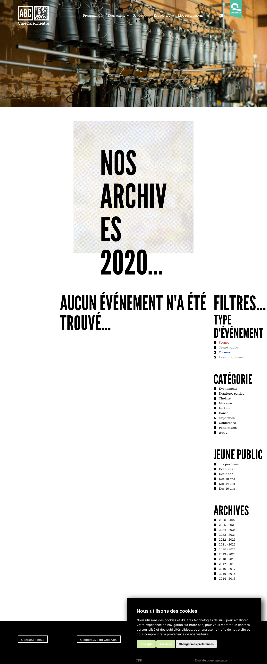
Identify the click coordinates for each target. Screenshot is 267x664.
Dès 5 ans (225, 469)
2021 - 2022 (227, 544)
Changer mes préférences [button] (196, 644)
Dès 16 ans (226, 488)
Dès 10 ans (226, 478)
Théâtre (224, 398)
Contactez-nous (32, 639)
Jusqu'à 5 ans (228, 464)
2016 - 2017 (227, 568)
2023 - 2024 (227, 534)
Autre (222, 432)
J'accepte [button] (146, 644)
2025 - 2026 (227, 524)
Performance (227, 427)
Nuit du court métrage (211, 660)
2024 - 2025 (227, 529)
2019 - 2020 (227, 554)
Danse (223, 413)
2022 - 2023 (227, 539)
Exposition (226, 417)
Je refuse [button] (165, 644)
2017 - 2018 (227, 563)
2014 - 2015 (227, 578)
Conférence (227, 422)
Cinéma (224, 352)
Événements (227, 388)
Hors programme (231, 357)
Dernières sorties (231, 393)
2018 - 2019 (227, 559)
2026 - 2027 (227, 520)
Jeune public (228, 347)
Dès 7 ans (225, 473)
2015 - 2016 (227, 573)
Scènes (223, 342)
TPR (139, 660)
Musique (225, 403)
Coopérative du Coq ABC (98, 639)
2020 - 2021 (227, 549)
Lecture (224, 408)
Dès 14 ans (226, 483)
